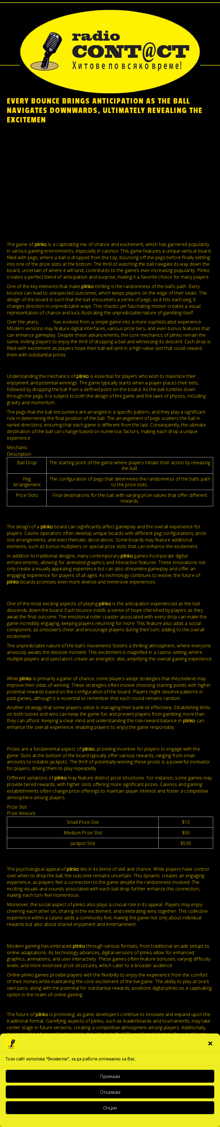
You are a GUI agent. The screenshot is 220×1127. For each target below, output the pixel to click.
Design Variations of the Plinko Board (46, 159)
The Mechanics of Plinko (33, 152)
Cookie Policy (110, 1119)
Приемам (110, 1076)
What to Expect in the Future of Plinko (47, 198)
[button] (210, 1043)
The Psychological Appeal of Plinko (43, 185)
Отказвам (110, 1092)
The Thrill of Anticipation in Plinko (41, 165)
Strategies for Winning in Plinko (39, 172)
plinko (46, 322)
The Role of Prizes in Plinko (35, 178)
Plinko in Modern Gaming (33, 192)
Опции (110, 1108)
